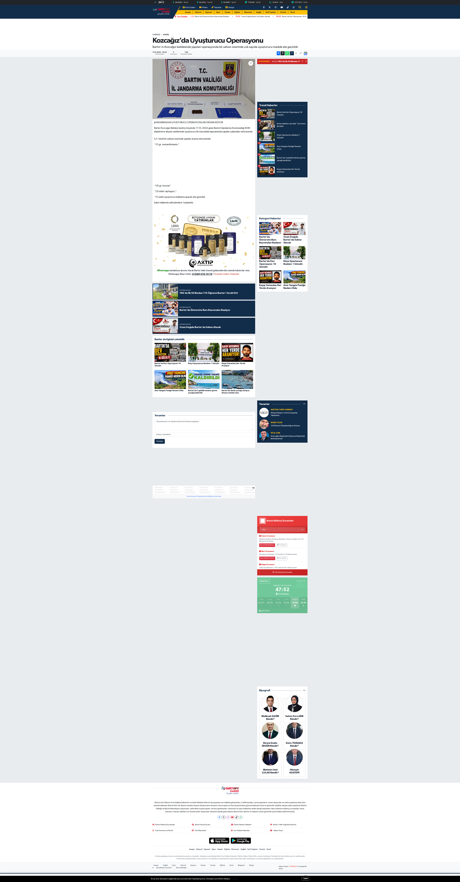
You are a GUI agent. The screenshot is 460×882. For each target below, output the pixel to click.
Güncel (198, 12)
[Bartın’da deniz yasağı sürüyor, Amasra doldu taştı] (237, 379)
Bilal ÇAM (275, 433)
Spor (218, 12)
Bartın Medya (181, 868)
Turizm (283, 12)
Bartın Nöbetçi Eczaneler (165, 825)
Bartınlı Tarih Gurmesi (282, 410)
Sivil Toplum (270, 12)
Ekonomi (248, 12)
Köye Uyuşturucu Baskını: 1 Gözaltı (203, 363)
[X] (224, 817)
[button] (302, 61)
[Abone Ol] (305, 53)
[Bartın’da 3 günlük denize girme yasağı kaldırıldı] (204, 379)
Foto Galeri (190, 7)
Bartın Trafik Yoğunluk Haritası (284, 825)
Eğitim (237, 12)
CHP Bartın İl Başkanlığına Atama (285, 426)
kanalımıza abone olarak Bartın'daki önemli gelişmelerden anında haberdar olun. (210, 270)
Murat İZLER (276, 422)
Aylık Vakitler (265, 611)
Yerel (292, 12)
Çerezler (235, 879)
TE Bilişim (293, 866)
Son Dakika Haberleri (242, 830)
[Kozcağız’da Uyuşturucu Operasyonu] (203, 89)
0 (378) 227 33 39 (268, 558)
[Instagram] (228, 817)
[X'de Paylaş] (283, 53)
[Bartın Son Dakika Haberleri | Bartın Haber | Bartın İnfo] (161, 12)
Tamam (305, 878)
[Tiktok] (237, 817)
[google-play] (240, 841)
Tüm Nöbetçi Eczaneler (283, 572)
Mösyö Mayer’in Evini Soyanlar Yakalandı (284, 414)
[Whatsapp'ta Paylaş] (287, 53)
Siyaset (208, 12)
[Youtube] (232, 817)
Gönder (159, 441)
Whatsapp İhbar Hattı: (190, 274)
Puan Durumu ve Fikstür (164, 830)
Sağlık (258, 12)
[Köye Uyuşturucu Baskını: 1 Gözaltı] (204, 352)
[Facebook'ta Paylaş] (278, 53)
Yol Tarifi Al (282, 545)
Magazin (241, 865)
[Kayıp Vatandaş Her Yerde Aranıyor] (237, 352)
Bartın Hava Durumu (202, 825)
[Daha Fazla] (292, 53)
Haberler (156, 34)
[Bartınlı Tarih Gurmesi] (264, 413)
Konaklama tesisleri (164, 868)
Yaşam (227, 12)
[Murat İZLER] (264, 424)
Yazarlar (217, 7)
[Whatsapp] (241, 817)
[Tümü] (304, 404)
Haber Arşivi (278, 830)
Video (204, 7)
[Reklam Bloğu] (204, 240)
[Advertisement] (204, 165)
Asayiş (188, 12)
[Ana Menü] (305, 7)
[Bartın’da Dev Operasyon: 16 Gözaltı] (170, 352)
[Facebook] (219, 817)
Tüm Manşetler (200, 830)
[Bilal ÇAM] (264, 436)
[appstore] (219, 841)
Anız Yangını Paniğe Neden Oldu (169, 390)
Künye (231, 7)
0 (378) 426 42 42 (268, 545)
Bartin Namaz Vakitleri (242, 825)
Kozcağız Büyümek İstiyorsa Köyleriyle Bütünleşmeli (288, 437)
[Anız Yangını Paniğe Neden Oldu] (170, 379)
